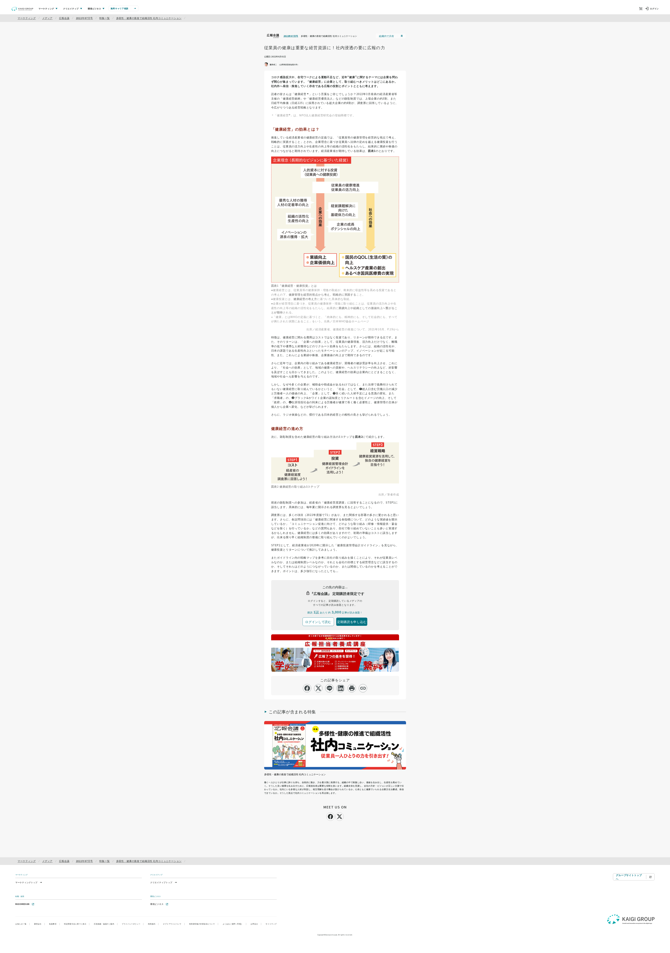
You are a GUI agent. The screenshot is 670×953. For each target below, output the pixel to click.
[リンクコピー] (363, 688)
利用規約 (153, 923)
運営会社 (39, 923)
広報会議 (64, 18)
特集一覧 (104, 18)
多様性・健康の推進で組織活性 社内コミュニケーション (149, 18)
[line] (329, 688)
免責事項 (54, 923)
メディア (47, 18)
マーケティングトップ (26, 882)
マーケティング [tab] (46, 8)
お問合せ (256, 923)
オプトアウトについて (174, 923)
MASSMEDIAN (22, 903)
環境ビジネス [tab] (94, 8)
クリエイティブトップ (161, 882)
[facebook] (307, 688)
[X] (339, 816)
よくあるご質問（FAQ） (235, 923)
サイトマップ (271, 923)
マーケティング (27, 18)
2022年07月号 (84, 18)
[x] (318, 688)
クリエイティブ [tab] (71, 8)
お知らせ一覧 (22, 923)
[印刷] (352, 688)
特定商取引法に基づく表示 (77, 923)
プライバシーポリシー (133, 923)
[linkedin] (341, 688)
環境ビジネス (156, 903)
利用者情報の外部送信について (203, 923)
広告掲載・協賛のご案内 (106, 923)
